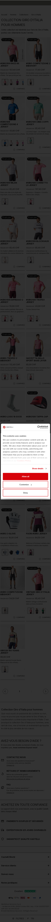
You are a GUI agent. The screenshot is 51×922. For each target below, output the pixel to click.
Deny (25, 493)
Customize (24, 485)
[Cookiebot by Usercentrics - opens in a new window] (37, 427)
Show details (37, 468)
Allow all (25, 476)
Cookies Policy (24, 461)
